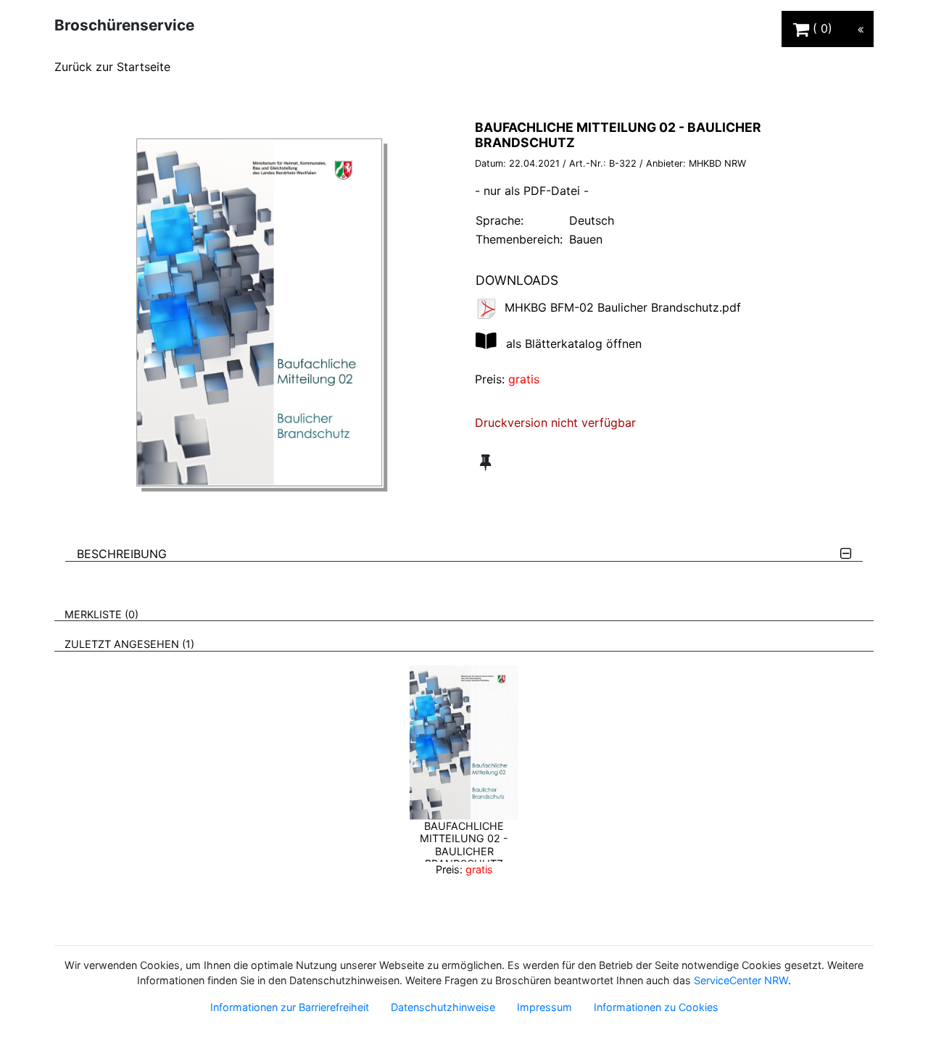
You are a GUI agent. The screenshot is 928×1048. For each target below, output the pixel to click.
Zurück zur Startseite (112, 66)
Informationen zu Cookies (656, 1007)
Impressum (544, 1007)
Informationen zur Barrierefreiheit (289, 1007)
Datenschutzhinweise (443, 1007)
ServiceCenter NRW (741, 980)
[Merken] (485, 462)
